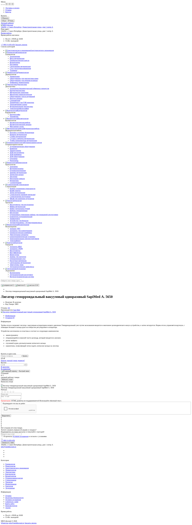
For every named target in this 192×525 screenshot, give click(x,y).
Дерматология (10, 470)
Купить (25, 356)
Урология (9, 482)
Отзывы (8, 10)
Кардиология (10, 474)
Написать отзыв (7, 379)
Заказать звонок (21, 45)
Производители (11, 506)
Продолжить (6, 416)
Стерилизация (10, 480)
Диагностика (10, 472)
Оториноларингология (14, 478)
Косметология (10, 476)
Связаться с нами (8, 442)
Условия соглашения (20, 436)
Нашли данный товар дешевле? (13, 360)
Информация (10, 316)
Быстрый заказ (24, 371)
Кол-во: (4, 362)
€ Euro (4, 21)
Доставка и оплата (12, 8)
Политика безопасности (14, 498)
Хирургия (9, 486)
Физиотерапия (10, 484)
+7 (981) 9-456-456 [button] (8, 440)
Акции (8, 508)
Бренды (8, 12)
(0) (9, 308)
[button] (27, 27)
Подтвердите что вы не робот (14, 403)
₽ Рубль (11, 21)
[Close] (2, 384)
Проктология (10, 466)
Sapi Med (16, 310)
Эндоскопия (10, 488)
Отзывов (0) (9, 318)
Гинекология (10, 464)
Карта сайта (9, 504)
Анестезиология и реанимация (17, 468)
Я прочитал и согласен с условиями (25, 436)
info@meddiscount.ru (8, 447)
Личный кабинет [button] (7, 23)
